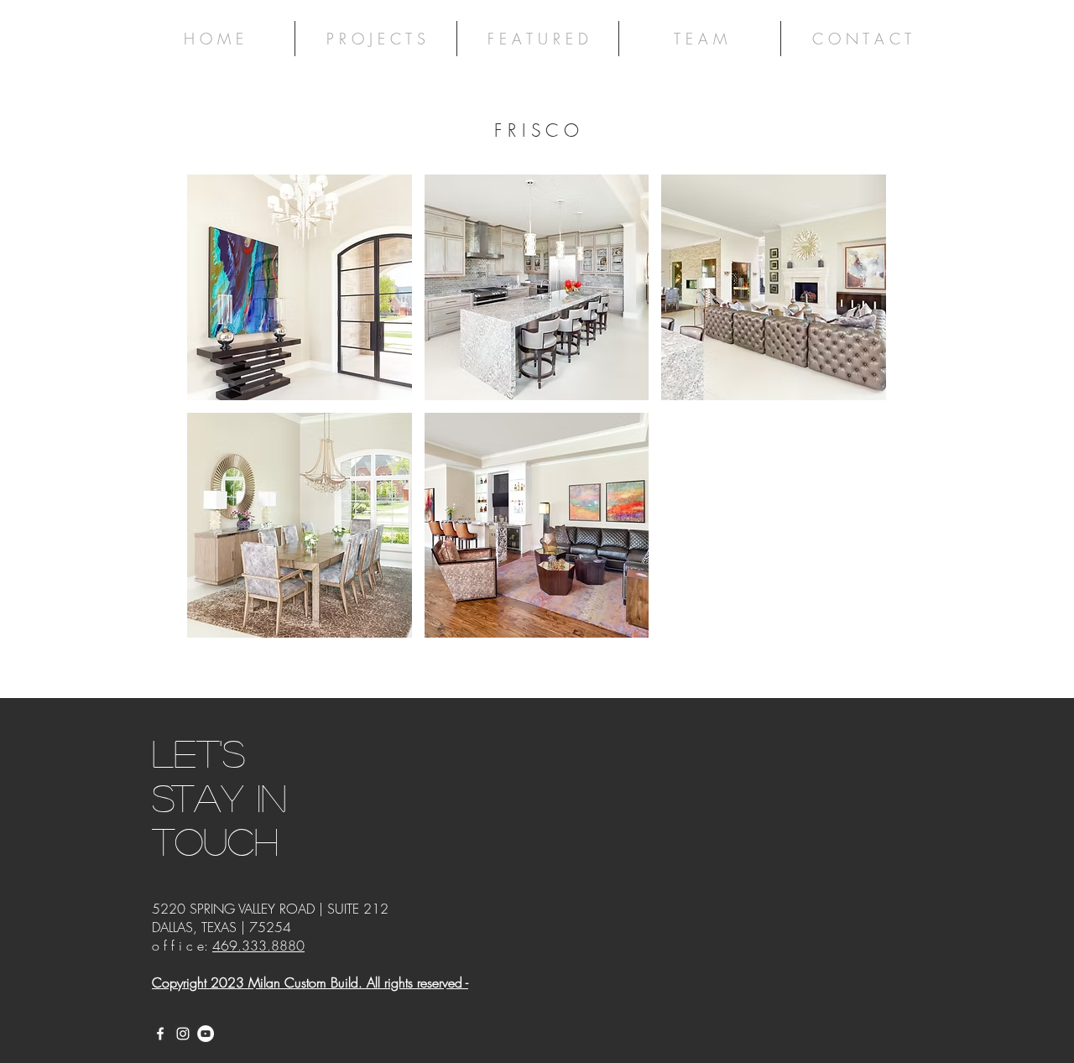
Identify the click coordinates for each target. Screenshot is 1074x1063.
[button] (299, 287)
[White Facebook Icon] (160, 1033)
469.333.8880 (258, 945)
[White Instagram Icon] (183, 1033)
